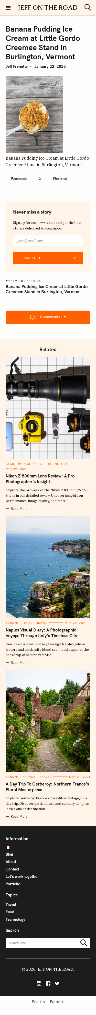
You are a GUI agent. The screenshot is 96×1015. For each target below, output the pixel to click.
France (29, 777)
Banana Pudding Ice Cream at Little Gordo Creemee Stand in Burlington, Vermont (47, 289)
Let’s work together (22, 876)
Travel (41, 623)
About (11, 861)
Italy (27, 623)
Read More (19, 508)
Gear (10, 464)
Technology (57, 464)
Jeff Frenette (17, 66)
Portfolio (13, 884)
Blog (9, 854)
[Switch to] (48, 847)
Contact (12, 869)
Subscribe (27, 258)
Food (10, 911)
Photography (30, 464)
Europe (12, 623)
